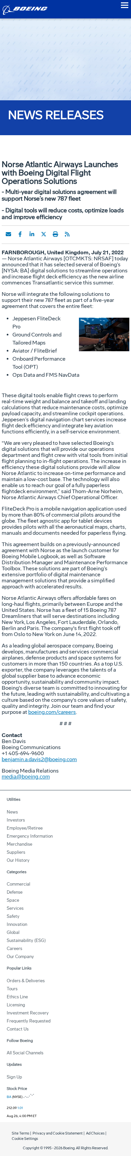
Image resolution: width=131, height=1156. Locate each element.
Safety (13, 916)
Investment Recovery (28, 1012)
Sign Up (14, 1077)
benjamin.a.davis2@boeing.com (39, 759)
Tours (12, 988)
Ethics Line (17, 996)
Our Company (20, 956)
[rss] (67, 234)
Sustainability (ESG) (26, 940)
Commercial (18, 884)
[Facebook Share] (20, 234)
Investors (16, 820)
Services (15, 908)
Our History (18, 860)
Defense (15, 892)
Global (13, 932)
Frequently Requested (29, 1020)
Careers (14, 948)
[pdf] (79, 234)
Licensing (16, 1004)
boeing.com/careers (52, 712)
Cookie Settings (25, 1139)
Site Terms (20, 1133)
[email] (8, 234)
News (12, 812)
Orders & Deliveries (26, 980)
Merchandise (19, 844)
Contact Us (18, 1029)
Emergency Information (30, 836)
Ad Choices (95, 1133)
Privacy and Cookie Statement (58, 1133)
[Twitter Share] (44, 234)
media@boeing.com (26, 777)
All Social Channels (25, 1052)
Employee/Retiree (25, 828)
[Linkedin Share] (32, 234)
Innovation (17, 924)
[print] (55, 234)
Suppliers (16, 852)
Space (13, 900)
